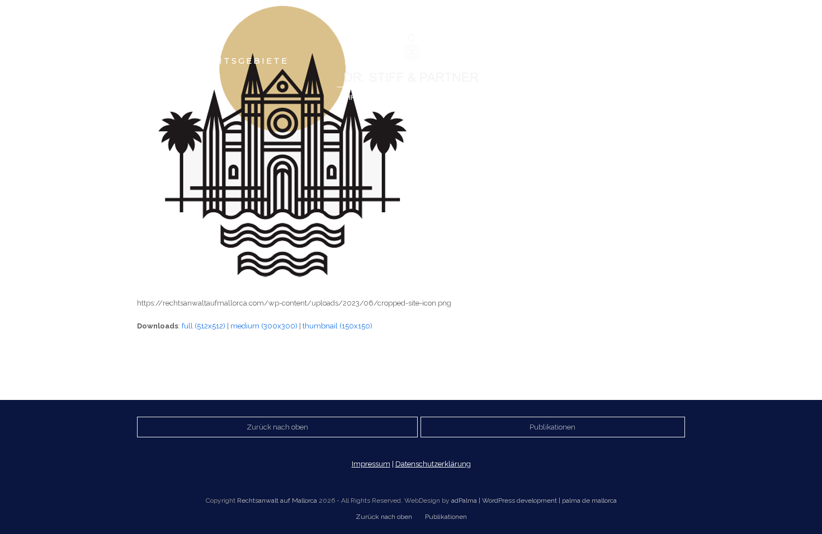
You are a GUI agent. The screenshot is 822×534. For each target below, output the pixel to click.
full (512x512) (203, 326)
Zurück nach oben (384, 517)
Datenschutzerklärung (433, 464)
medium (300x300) (263, 326)
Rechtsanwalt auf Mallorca (277, 500)
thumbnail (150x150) (337, 326)
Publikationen (446, 517)
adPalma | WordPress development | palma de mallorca (534, 500)
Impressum (371, 464)
